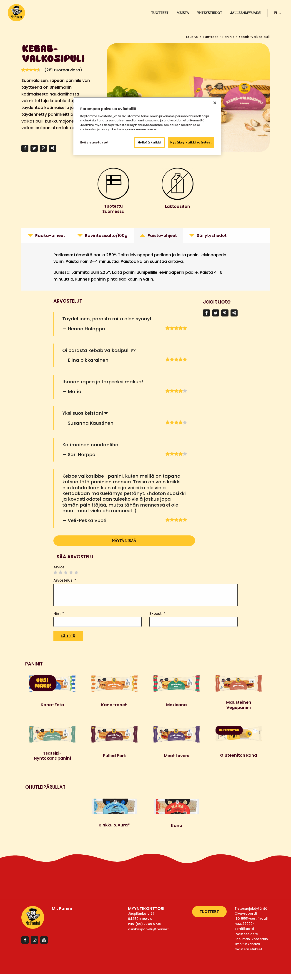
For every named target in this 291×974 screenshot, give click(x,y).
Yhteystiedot (209, 13)
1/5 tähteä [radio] (55, 572)
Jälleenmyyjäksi (245, 13)
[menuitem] (160, 12)
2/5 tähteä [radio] (61, 572)
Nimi (58, 613)
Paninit (228, 37)
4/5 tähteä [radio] (71, 572)
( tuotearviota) (63, 70)
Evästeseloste (246, 934)
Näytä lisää (124, 540)
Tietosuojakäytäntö (251, 908)
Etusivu (192, 37)
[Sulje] (215, 103)
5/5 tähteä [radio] (76, 572)
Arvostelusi (64, 580)
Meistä (183, 13)
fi (275, 13)
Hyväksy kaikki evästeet (191, 142)
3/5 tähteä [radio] (66, 572)
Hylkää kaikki (149, 142)
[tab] (46, 235)
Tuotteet (159, 13)
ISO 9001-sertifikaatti (252, 918)
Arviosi (59, 567)
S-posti (157, 613)
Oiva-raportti (246, 913)
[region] (147, 126)
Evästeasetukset (94, 142)
